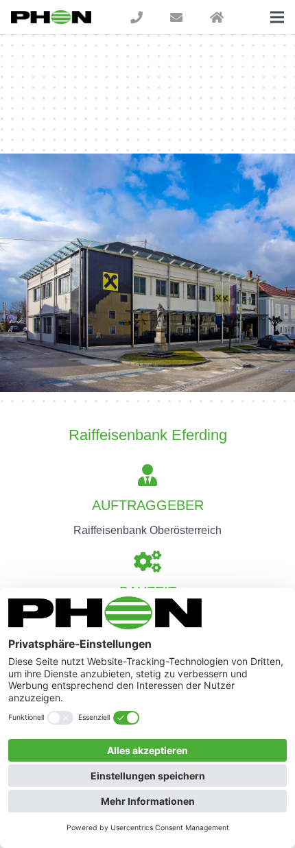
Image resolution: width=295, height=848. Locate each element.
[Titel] (136, 17)
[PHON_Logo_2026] (51, 17)
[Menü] (277, 17)
